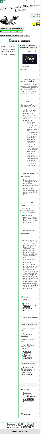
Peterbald (28, 359)
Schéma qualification (7, 35)
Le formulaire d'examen (27, 309)
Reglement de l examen (8, 49)
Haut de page (26, 414)
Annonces (10, 1)
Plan (38, 20)
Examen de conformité (26, 335)
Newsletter (36, 22)
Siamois (28, 1)
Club (4, 1)
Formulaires (19, 35)
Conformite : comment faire (9, 46)
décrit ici (31, 81)
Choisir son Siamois (16, 28)
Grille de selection (27, 424)
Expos (17, 1)
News (38, 24)
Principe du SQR (13, 424)
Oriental (28, 353)
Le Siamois (4, 28)
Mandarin (28, 357)
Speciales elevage (13, 427)
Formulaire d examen (8, 54)
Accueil (22, 45)
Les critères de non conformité (29, 306)
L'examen (26, 303)
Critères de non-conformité (28, 400)
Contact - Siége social (20, 431)
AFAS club (19, 32)
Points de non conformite (9, 51)
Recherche (36, 25)
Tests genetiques (28, 426)
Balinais (28, 355)
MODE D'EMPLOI (27, 427)
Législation (35, 1)
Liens (26, 35)
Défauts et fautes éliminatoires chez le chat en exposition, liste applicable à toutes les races (28, 370)
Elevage (22, 1)
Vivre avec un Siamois (7, 32)
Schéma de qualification (27, 46)
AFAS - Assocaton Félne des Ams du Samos (20, 8)
